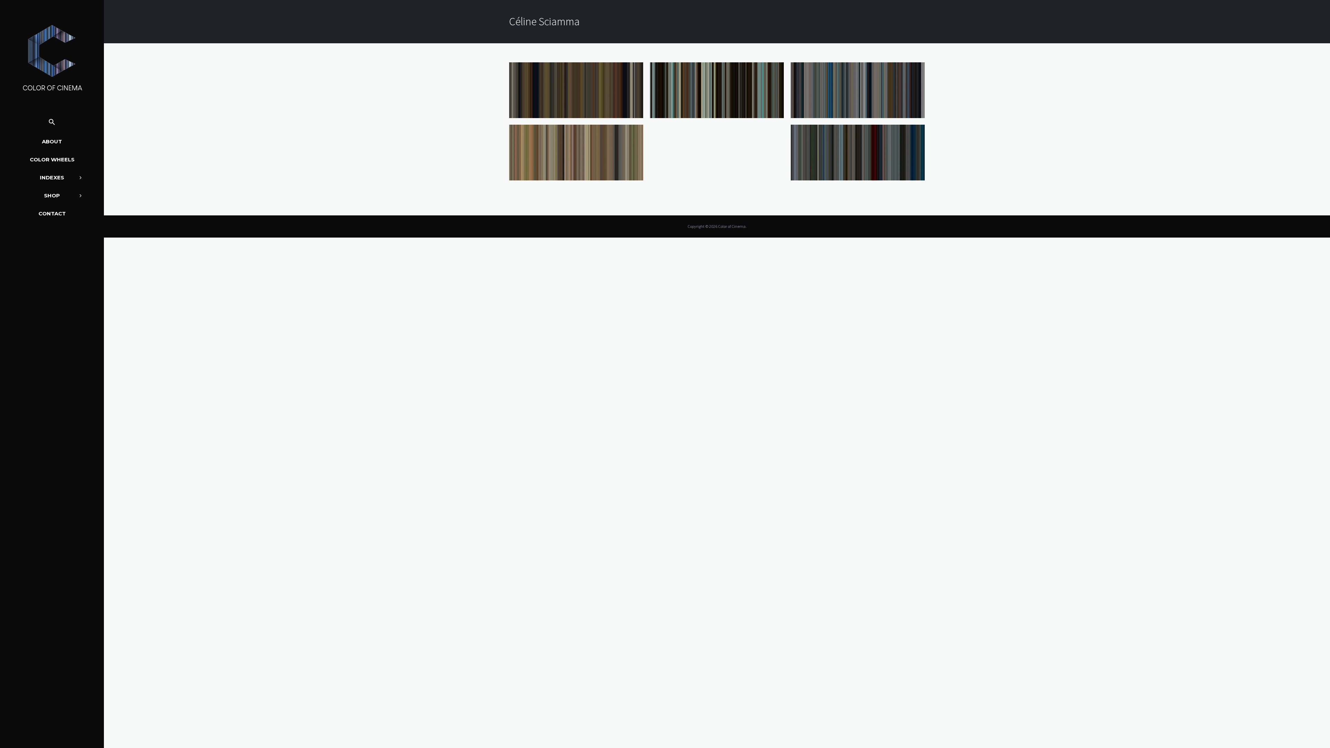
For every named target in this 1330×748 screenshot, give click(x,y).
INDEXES (52, 177)
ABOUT (52, 141)
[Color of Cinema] (52, 57)
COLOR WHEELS (52, 159)
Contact (52, 213)
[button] (52, 122)
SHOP (52, 195)
